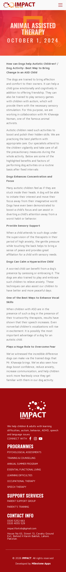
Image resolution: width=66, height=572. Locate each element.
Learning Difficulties (19, 475)
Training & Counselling (21, 458)
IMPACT (27, 558)
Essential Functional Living (24, 469)
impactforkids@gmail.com (21, 528)
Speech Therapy (16, 486)
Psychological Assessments (24, 452)
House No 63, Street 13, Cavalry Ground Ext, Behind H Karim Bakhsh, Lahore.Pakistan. (30, 536)
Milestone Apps (41, 563)
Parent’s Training (18, 506)
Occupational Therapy (21, 481)
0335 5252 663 (16, 520)
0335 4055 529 (16, 523)
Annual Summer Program (22, 463)
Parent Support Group (21, 501)
